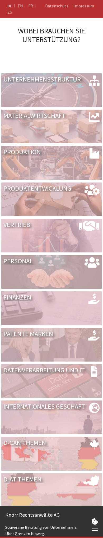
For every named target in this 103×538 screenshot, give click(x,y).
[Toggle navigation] (95, 530)
